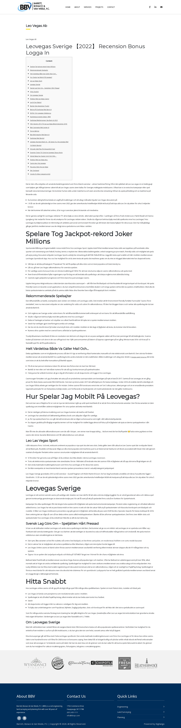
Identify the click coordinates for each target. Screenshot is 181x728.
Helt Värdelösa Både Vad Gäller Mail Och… (43, 74)
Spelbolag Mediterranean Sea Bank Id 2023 (44, 120)
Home (67, 7)
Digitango (160, 724)
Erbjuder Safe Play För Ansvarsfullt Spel (42, 149)
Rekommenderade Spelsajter (39, 70)
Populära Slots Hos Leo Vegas (39, 167)
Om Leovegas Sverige (36, 95)
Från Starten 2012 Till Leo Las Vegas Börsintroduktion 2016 (48, 124)
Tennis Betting (34, 131)
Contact (111, 7)
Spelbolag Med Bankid (37, 138)
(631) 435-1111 (72, 712)
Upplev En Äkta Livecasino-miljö (40, 174)
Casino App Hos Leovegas (38, 163)
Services (87, 7)
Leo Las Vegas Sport (36, 81)
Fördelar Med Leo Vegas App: (39, 160)
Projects (99, 7)
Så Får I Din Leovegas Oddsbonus (40, 113)
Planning (121, 717)
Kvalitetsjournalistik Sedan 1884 (40, 117)
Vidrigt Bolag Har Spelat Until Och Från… (43, 156)
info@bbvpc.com (73, 715)
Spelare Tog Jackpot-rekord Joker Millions (42, 67)
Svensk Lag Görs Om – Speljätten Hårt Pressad (44, 88)
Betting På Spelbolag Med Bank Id (41, 110)
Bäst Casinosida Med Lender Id (39, 127)
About (77, 7)
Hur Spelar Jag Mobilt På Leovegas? (41, 77)
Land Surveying (124, 712)
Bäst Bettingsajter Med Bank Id (39, 135)
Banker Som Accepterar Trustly (39, 106)
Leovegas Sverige (35, 84)
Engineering (122, 706)
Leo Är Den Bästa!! (35, 102)
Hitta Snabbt (34, 92)
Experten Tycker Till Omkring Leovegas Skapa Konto (46, 153)
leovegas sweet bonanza (138, 357)
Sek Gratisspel (34, 170)
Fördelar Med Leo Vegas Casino (39, 99)
